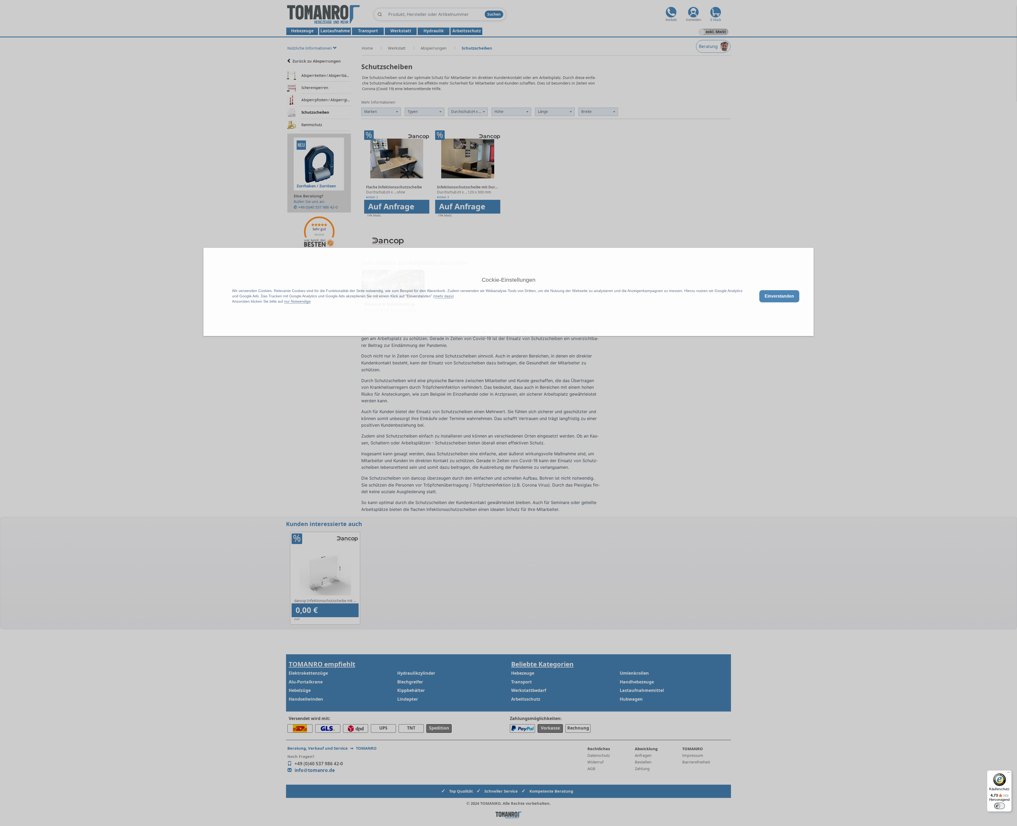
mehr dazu (444, 296)
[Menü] (1008, 773)
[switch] (999, 806)
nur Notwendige (297, 301)
